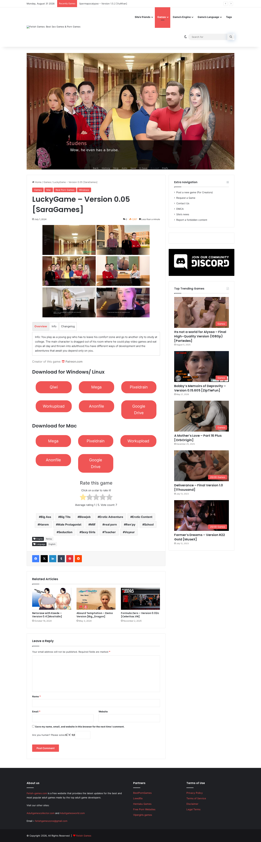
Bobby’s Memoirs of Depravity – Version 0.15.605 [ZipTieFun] (200, 388)
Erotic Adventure (111, 517)
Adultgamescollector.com (41, 813)
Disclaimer (192, 803)
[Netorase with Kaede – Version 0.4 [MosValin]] (51, 599)
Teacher (110, 532)
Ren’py (130, 524)
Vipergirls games (142, 814)
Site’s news (182, 214)
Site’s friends (142, 16)
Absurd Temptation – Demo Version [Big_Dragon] (95, 614)
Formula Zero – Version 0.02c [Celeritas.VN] (140, 614)
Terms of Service (196, 798)
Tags (229, 16)
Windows (84, 189)
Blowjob (85, 517)
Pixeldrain (139, 387)
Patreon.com (74, 361)
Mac (48, 189)
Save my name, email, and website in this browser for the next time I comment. (79, 726)
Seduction (65, 532)
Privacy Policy (194, 792)
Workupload (54, 406)
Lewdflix (138, 798)
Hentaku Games (142, 803)
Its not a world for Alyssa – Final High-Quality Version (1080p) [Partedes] (200, 336)
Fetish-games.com (37, 793)
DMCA (180, 208)
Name (36, 696)
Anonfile (96, 406)
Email (36, 711)
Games (161, 16)
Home (38, 182)
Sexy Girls (88, 532)
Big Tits (65, 517)
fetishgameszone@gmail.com (51, 820)
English (52, 544)
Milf (92, 524)
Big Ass (46, 517)
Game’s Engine (182, 16)
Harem (44, 524)
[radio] (83, 498)
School (149, 524)
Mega (96, 387)
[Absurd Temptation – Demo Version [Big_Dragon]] (96, 599)
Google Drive (138, 409)
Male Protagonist (69, 524)
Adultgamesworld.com (72, 813)
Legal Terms (193, 809)
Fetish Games (83, 835)
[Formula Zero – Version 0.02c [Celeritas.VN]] (140, 599)
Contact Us (182, 203)
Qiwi (54, 387)
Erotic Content (142, 517)
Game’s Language (208, 16)
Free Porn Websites (144, 809)
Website (103, 711)
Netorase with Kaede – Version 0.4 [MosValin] (47, 614)
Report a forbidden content (191, 219)
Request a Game (185, 197)
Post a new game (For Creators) (194, 192)
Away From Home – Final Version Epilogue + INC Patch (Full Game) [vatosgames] (124, 3)
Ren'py (49, 539)
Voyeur (130, 532)
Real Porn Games (65, 189)
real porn (110, 524)
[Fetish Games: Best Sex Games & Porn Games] (53, 27)
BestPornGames (142, 792)
